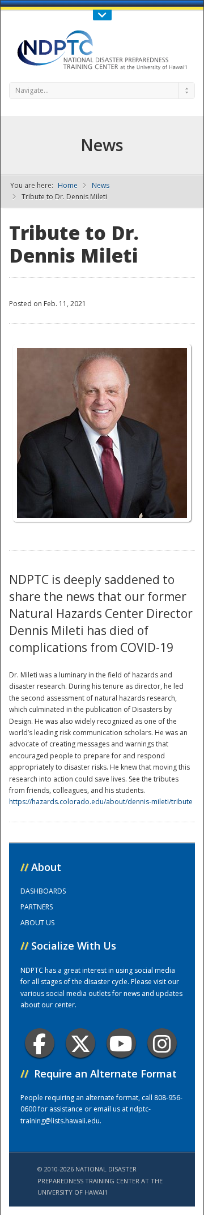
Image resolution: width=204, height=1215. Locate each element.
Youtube (121, 1043)
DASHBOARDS (43, 891)
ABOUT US (37, 923)
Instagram (162, 1043)
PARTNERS (36, 907)
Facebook (39, 1043)
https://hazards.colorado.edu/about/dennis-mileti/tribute (101, 801)
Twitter (80, 1043)
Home (68, 185)
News (100, 185)
